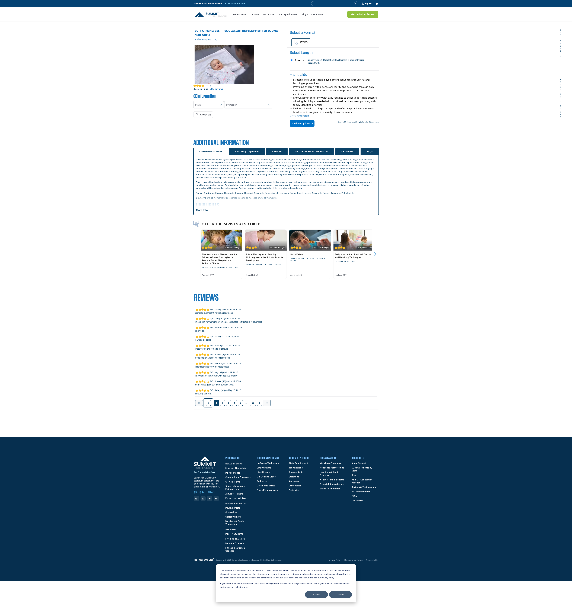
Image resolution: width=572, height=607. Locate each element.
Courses (254, 14)
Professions (239, 14)
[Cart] (377, 4)
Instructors (269, 14)
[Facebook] (196, 498)
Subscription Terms (353, 560)
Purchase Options (300, 123)
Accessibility (372, 560)
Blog (305, 14)
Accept (316, 594)
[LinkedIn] (209, 498)
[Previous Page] (267, 403)
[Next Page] (259, 403)
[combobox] (208, 104)
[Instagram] (203, 498)
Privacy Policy (334, 560)
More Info (202, 210)
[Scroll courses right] (375, 254)
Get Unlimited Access (362, 14)
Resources (317, 14)
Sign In (368, 3)
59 (253, 402)
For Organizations (288, 14)
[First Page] (199, 403)
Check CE (205, 114)
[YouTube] (216, 498)
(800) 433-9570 (204, 492)
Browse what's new (235, 3)
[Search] (355, 3)
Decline (340, 594)
